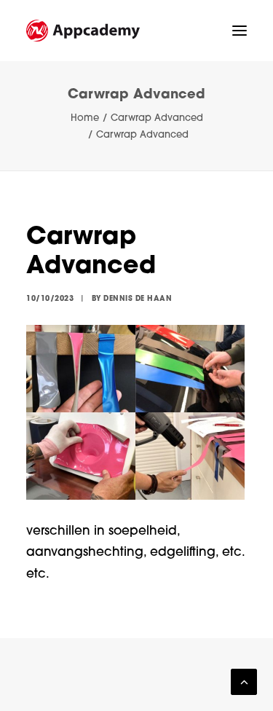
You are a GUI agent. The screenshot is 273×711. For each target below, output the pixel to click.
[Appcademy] (83, 31)
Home (85, 118)
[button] (239, 30)
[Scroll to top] (244, 682)
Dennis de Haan (137, 299)
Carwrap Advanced (157, 118)
